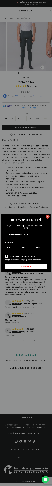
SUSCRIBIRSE (26, 266)
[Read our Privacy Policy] (45, 260)
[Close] (48, 217)
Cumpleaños (9, 242)
